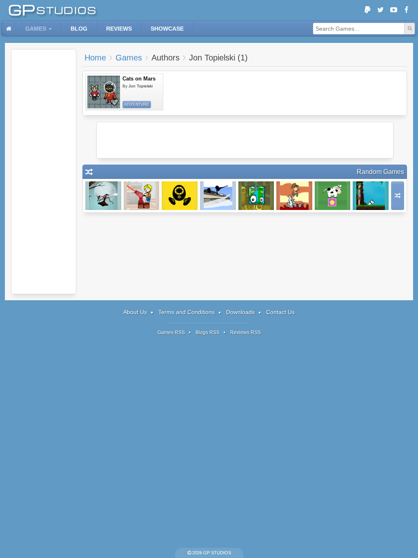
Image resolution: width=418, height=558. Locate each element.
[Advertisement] (43, 171)
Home (95, 57)
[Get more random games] (397, 195)
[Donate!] (367, 10)
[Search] (409, 28)
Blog (79, 28)
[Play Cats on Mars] (103, 92)
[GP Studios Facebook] (406, 10)
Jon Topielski (141, 86)
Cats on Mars (139, 79)
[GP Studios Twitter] (380, 10)
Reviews (119, 28)
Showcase (167, 28)
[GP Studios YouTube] (393, 10)
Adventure (136, 104)
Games (35, 28)
